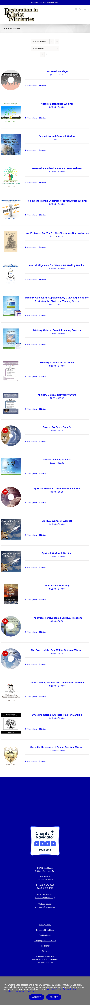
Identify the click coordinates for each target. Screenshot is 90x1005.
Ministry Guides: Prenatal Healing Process (57, 330)
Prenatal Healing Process (57, 459)
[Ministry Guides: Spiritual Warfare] (11, 403)
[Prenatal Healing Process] (11, 466)
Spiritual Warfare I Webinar (57, 521)
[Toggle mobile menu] (85, 9)
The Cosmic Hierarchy (57, 585)
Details (43, 85)
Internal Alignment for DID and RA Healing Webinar (56, 265)
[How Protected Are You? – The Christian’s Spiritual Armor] (11, 241)
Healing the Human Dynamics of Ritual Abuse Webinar (57, 200)
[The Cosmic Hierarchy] (11, 594)
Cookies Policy (45, 935)
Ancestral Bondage (57, 71)
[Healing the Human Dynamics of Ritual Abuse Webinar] (11, 209)
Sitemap (45, 951)
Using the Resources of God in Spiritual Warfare (57, 747)
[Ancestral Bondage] (11, 80)
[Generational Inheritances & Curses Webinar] (11, 177)
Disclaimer (45, 946)
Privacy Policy (69, 989)
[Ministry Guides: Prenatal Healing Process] (11, 338)
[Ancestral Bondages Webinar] (11, 112)
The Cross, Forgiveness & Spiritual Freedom (57, 618)
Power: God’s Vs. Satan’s (57, 427)
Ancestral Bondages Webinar (57, 104)
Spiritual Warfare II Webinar (56, 553)
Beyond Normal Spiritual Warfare (57, 136)
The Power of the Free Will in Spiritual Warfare (57, 650)
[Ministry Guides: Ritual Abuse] (11, 371)
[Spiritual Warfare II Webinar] (11, 561)
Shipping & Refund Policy (45, 941)
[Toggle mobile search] (80, 9)
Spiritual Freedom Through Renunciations (57, 488)
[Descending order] (57, 41)
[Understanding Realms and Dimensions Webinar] (11, 691)
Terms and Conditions (45, 930)
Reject (54, 997)
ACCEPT (36, 997)
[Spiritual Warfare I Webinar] (11, 529)
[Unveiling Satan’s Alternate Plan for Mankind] (11, 723)
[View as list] (47, 54)
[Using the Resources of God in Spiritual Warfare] (11, 755)
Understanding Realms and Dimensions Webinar (57, 682)
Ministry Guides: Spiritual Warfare (57, 395)
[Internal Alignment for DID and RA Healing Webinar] (11, 274)
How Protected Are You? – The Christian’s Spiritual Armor (57, 233)
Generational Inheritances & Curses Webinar (57, 168)
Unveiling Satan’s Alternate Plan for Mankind (57, 715)
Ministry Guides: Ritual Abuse (57, 362)
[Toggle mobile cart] (76, 9)
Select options (31, 85)
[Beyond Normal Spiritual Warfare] (11, 144)
